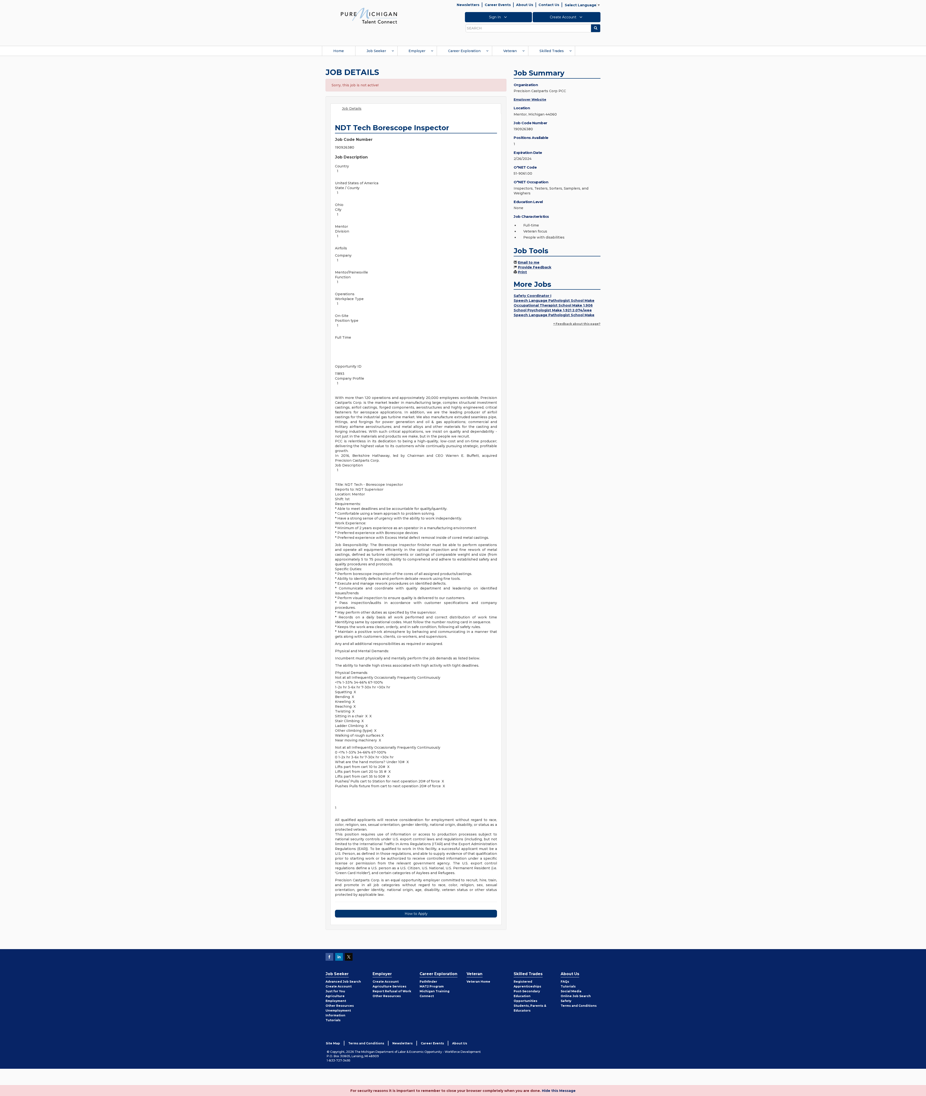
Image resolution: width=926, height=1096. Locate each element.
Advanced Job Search (343, 981)
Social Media (571, 991)
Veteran (510, 51)
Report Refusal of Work (392, 991)
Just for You (335, 991)
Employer (417, 51)
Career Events (498, 5)
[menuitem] (338, 51)
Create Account (563, 17)
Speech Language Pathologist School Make (554, 300)
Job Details (351, 108)
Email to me (528, 262)
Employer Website (530, 99)
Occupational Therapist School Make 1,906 (553, 305)
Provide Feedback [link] (534, 267)
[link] (369, 15)
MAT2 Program (432, 986)
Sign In (495, 17)
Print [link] (522, 272)
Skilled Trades (551, 51)
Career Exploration (464, 51)
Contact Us (548, 5)
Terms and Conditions (579, 1005)
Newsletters (468, 5)
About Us (524, 5)
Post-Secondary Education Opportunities (527, 996)
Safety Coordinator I (532, 296)
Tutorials (333, 1020)
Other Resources (340, 1005)
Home (338, 51)
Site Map (333, 1043)
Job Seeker (376, 51)
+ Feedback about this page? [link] (576, 324)
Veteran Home (478, 981)
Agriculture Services (389, 986)
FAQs (565, 981)
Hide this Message (559, 1091)
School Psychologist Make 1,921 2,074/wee (553, 310)
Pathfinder (428, 981)
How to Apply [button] (416, 913)
